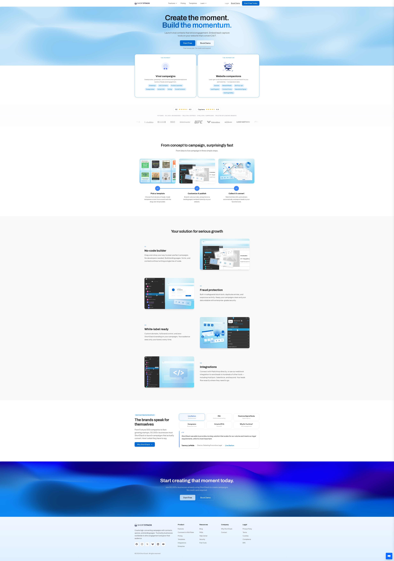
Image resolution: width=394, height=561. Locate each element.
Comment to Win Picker (186, 532)
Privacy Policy (247, 529)
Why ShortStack (143, 444)
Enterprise (181, 546)
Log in (227, 3)
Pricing (183, 3)
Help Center (203, 536)
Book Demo (235, 3)
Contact (224, 532)
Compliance (247, 539)
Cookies (246, 536)
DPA (244, 543)
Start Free (187, 43)
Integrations (182, 543)
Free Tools (203, 543)
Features (171, 3)
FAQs (201, 532)
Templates (193, 3)
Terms (245, 532)
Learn (202, 3)
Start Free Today (250, 3)
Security (202, 539)
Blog (201, 529)
